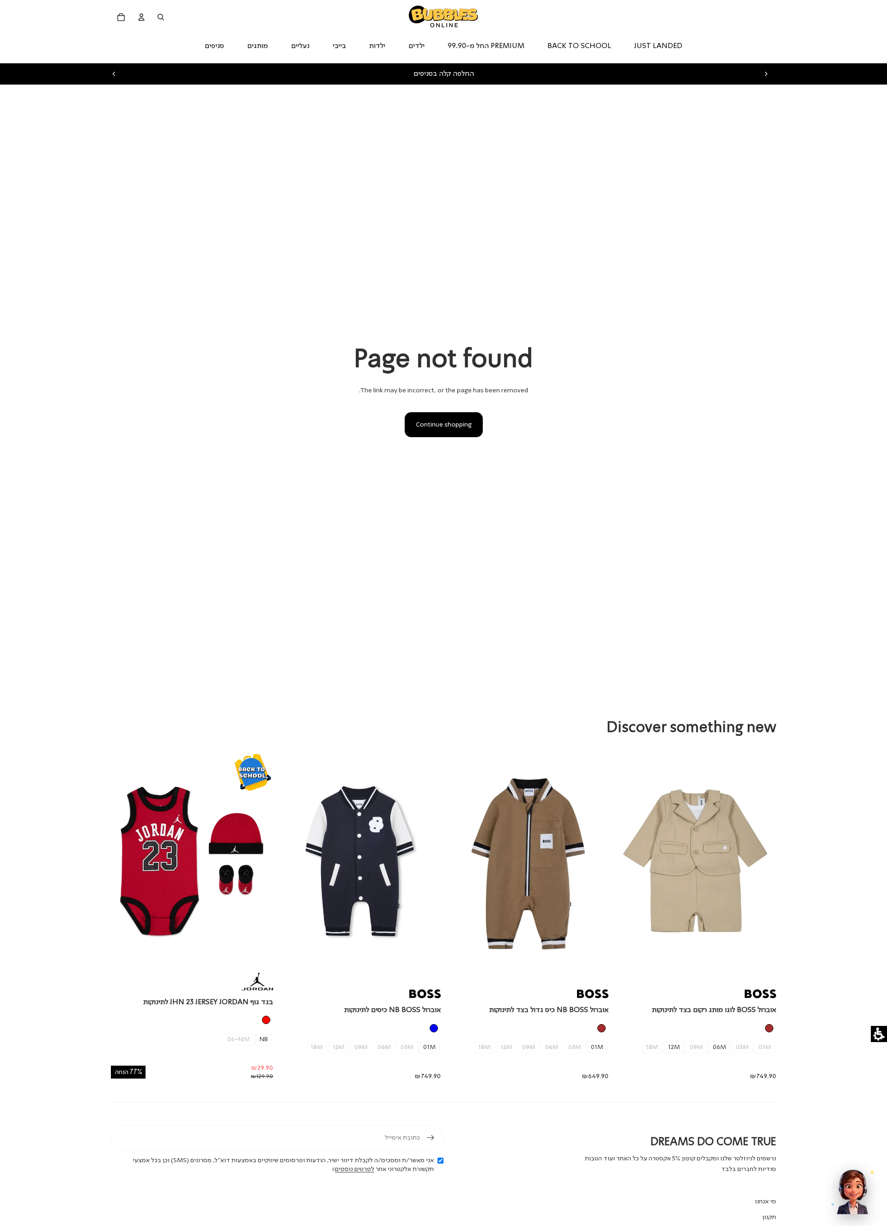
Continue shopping (444, 424)
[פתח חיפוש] (161, 17)
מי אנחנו (765, 1201)
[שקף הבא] (766, 74)
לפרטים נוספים (354, 1169)
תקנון (769, 1217)
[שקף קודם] (114, 74)
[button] (879, 1034)
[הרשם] (430, 1138)
